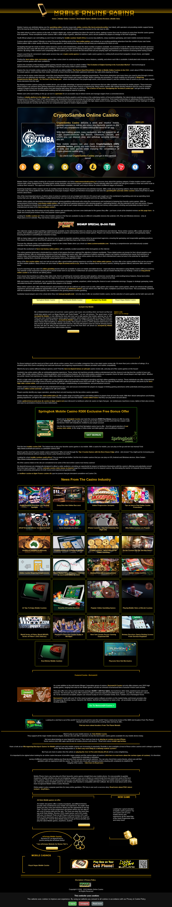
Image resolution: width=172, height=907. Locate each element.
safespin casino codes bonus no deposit (58, 468)
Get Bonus (94, 435)
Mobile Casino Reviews (100, 19)
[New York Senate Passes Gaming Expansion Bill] (103, 624)
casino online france (90, 398)
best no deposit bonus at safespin (77, 369)
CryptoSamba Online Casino (86, 115)
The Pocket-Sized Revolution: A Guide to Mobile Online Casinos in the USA (100, 70)
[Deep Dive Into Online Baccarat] (68, 494)
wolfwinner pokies (75, 289)
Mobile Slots (115, 19)
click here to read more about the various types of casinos (127, 755)
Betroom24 (57, 698)
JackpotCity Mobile (41, 316)
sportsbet (58, 94)
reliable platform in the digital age (37, 97)
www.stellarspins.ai (50, 396)
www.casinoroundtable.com (98, 244)
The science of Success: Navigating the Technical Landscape (110, 88)
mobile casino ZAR (34, 447)
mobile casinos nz (33, 216)
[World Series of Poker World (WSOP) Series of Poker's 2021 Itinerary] (34, 622)
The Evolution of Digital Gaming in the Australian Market (108, 65)
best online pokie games (102, 261)
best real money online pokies (48, 249)
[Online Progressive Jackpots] (103, 495)
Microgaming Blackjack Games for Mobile (39, 747)
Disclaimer (79, 880)
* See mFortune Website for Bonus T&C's (52, 844)
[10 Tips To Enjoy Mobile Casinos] (34, 591)
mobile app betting (119, 741)
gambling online (56, 27)
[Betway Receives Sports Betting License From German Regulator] (137, 622)
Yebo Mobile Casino (99, 734)
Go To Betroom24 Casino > (101, 705)
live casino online (32, 261)
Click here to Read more (94, 763)
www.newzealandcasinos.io (85, 182)
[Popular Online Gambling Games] (103, 589)
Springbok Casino (73, 419)
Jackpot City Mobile (86, 307)
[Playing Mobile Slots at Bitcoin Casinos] (137, 589)
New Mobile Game (83, 19)
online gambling (48, 269)
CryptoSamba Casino (68, 123)
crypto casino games (71, 54)
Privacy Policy (90, 880)
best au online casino (46, 207)
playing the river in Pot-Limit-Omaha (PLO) (92, 752)
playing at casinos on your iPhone (113, 739)
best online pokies (83, 41)
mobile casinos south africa (41, 457)
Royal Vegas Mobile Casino (38, 865)
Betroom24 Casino (115, 685)
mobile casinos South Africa (75, 38)
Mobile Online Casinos (66, 19)
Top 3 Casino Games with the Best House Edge (96, 452)
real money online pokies (47, 203)
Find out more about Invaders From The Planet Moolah (99, 725)
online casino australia (33, 389)
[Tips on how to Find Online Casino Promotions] (137, 495)
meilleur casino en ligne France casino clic (35, 473)
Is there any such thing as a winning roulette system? (96, 748)
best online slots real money (36, 59)
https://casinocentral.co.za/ (68, 263)
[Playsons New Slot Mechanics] (120, 649)
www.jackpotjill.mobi (66, 294)
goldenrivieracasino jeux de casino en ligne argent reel (43, 401)
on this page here (145, 211)
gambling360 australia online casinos (120, 191)
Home (54, 19)
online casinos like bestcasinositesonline (92, 27)
